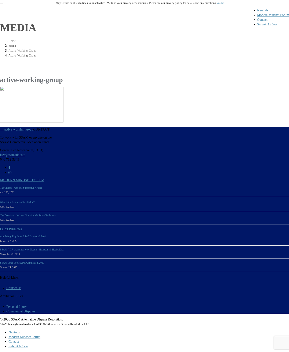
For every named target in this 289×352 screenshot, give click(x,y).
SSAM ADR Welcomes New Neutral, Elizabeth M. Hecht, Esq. (32, 249)
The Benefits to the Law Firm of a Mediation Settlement (28, 215)
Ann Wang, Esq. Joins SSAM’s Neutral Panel (23, 236)
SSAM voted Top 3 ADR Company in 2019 (22, 262)
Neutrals (262, 10)
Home (12, 41)
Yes (218, 2)
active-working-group (22, 50)
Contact (262, 19)
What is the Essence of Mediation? (17, 202)
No (222, 2)
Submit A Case (267, 24)
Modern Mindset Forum (273, 15)
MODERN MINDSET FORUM (22, 180)
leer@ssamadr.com (12, 155)
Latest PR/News (11, 229)
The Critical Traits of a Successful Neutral (21, 187)
